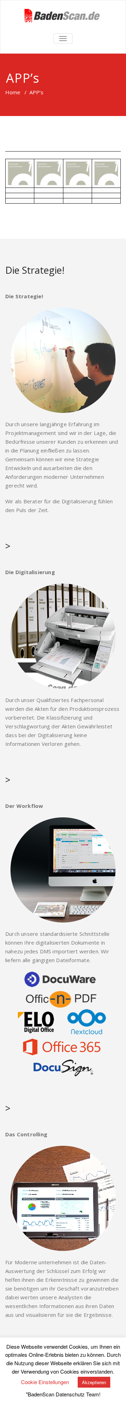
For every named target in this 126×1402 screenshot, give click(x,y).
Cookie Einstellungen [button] (45, 1382)
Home (12, 92)
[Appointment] (63, 15)
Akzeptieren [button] (94, 1382)
